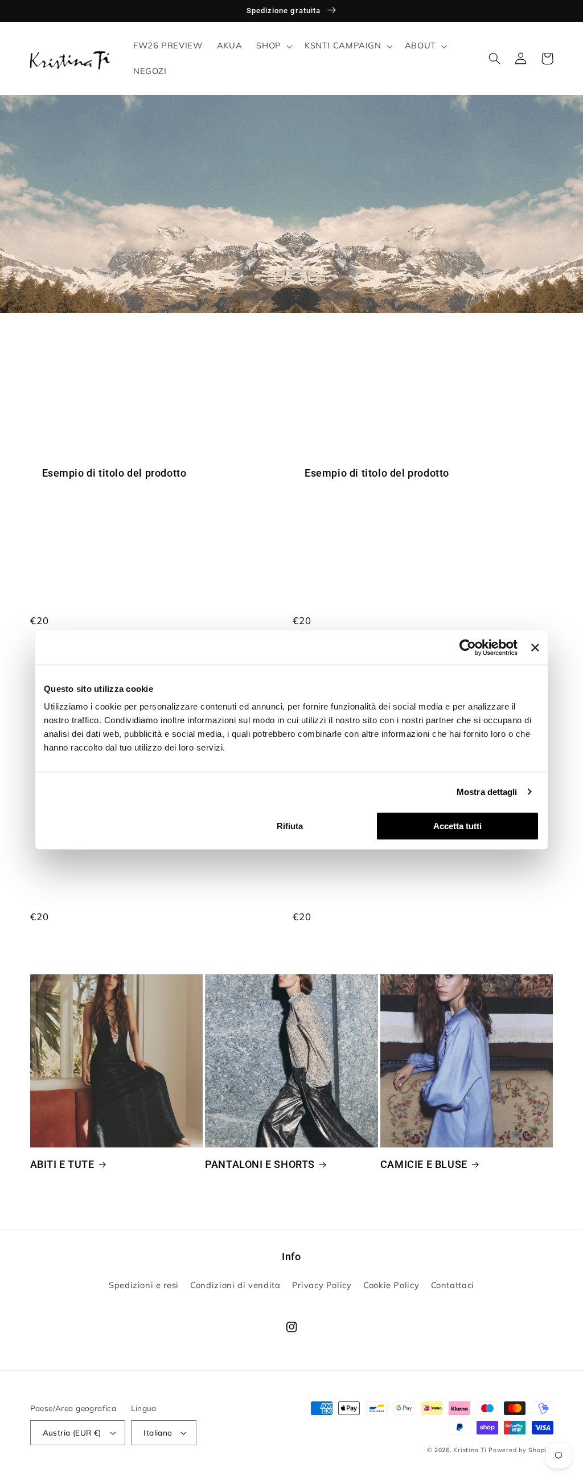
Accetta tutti (457, 826)
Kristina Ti (469, 1450)
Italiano (157, 1432)
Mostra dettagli (487, 792)
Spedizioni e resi (144, 1285)
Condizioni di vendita (235, 1285)
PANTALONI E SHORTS (260, 1164)
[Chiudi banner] (535, 647)
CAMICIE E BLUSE (423, 1164)
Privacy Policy (322, 1285)
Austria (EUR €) (72, 1432)
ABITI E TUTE (62, 1164)
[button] (273, 46)
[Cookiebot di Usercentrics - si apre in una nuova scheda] (468, 647)
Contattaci (452, 1285)
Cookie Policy (391, 1285)
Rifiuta (290, 826)
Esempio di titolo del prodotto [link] (114, 473)
